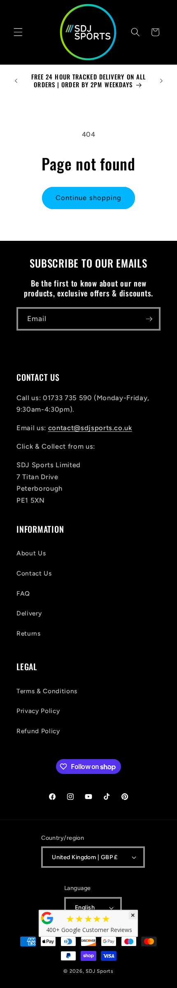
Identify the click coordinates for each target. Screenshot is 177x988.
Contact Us (34, 573)
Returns (28, 633)
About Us (31, 553)
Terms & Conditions (46, 691)
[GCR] (47, 918)
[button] (18, 32)
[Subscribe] (149, 319)
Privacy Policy (38, 711)
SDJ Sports (100, 971)
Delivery (29, 613)
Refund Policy (38, 731)
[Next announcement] (161, 81)
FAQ (23, 593)
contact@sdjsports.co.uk (90, 428)
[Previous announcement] (16, 81)
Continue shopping (89, 197)
